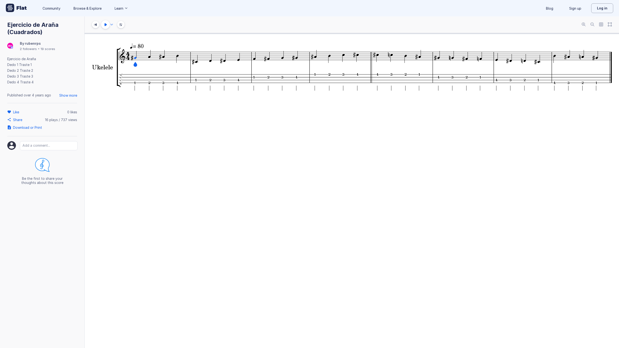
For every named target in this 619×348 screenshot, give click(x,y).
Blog (549, 8)
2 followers (28, 49)
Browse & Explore (88, 8)
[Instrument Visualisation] (121, 24)
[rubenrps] (10, 46)
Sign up (575, 8)
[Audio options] (112, 24)
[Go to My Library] (16, 8)
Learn (119, 8)
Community (51, 8)
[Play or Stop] (105, 24)
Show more (68, 95)
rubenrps (33, 43)
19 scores (48, 49)
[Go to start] (95, 24)
